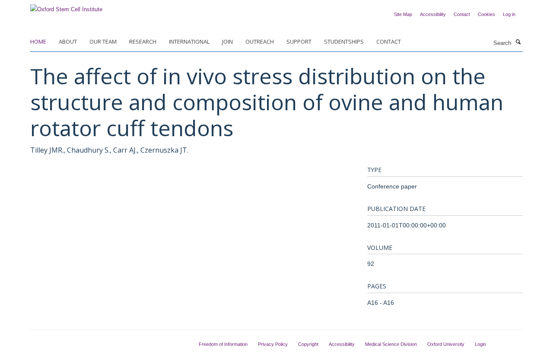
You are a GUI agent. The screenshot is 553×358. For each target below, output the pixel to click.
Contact (462, 14)
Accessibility (433, 14)
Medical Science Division (391, 344)
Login (480, 344)
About (68, 41)
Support (298, 41)
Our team (103, 41)
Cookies (486, 14)
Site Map (403, 14)
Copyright (308, 344)
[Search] (518, 42)
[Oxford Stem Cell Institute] (66, 6)
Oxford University (445, 344)
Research (142, 41)
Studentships (344, 41)
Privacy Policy (273, 344)
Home (38, 41)
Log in (509, 14)
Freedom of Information (223, 344)
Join (227, 41)
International (189, 41)
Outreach (259, 41)
